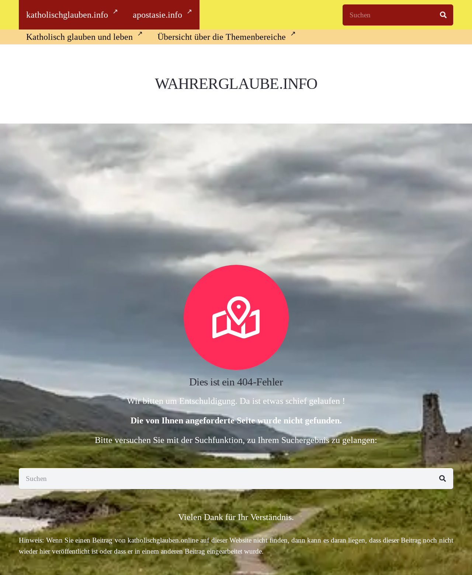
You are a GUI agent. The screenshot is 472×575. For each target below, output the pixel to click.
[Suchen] (443, 15)
